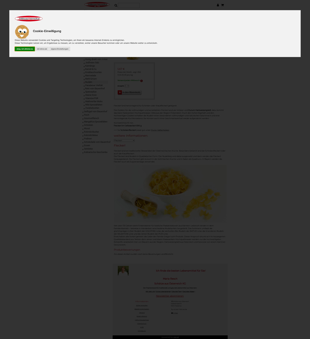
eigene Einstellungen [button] (59, 49)
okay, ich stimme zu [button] (25, 49)
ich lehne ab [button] (42, 49)
